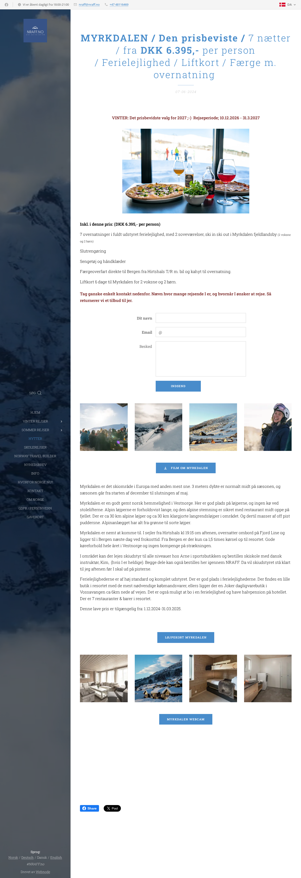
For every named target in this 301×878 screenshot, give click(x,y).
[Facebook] (6, 5)
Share (92, 808)
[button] (35, 393)
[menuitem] (35, 412)
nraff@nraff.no (89, 4)
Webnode (43, 872)
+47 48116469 (119, 4)
